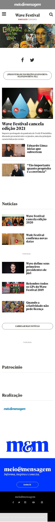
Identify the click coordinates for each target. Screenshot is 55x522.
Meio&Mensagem (27, 4)
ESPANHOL (33, 19)
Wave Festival (27, 15)
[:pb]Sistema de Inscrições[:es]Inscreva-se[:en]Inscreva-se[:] (27, 75)
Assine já (27, 484)
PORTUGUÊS (23, 19)
